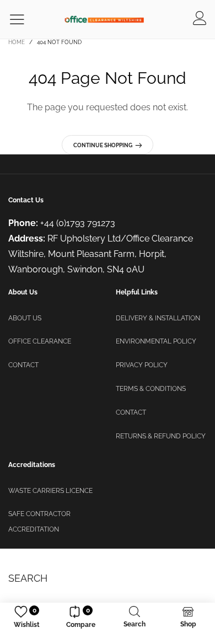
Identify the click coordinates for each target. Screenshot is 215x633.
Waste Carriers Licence (50, 491)
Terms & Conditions (151, 389)
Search (27, 578)
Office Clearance (39, 341)
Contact (23, 365)
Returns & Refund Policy (161, 436)
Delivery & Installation (158, 318)
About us (24, 318)
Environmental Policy (156, 341)
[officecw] (104, 19)
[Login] (199, 19)
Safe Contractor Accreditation (39, 521)
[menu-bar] (24, 19)
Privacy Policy (142, 365)
